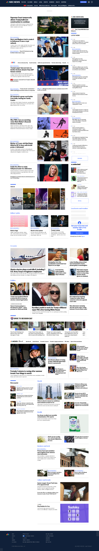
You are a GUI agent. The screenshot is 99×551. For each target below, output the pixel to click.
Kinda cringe (14, 230)
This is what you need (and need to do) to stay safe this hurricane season (82, 171)
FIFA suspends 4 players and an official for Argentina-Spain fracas (82, 348)
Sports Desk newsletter (76, 341)
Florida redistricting (56, 62)
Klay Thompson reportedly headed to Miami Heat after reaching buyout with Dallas (60, 371)
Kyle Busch (28, 341)
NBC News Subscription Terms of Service (31, 542)
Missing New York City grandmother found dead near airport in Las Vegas (79, 60)
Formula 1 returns (44, 341)
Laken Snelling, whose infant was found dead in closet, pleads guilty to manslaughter (78, 263)
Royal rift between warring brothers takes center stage (21, 51)
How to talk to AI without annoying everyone (81, 473)
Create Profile (79, 233)
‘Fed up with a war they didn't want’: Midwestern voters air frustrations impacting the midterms (71, 334)
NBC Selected (48, 542)
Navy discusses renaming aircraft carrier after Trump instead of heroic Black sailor (78, 307)
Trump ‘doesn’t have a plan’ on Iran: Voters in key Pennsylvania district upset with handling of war (36, 333)
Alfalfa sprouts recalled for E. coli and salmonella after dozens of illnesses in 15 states (54, 438)
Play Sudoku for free (43, 506)
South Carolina (32, 62)
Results (64, 62)
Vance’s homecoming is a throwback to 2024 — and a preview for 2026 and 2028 (18, 307)
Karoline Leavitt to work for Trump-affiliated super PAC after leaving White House (80, 86)
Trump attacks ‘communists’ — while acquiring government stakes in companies (22, 89)
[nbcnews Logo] (7, 534)
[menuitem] (23, 2)
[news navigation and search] (92, 2)
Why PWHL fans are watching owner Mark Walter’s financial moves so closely (20, 122)
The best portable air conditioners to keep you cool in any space (82, 195)
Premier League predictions (56, 341)
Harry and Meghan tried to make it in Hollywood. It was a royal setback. (22, 41)
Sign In (83, 236)
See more (80, 158)
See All (80, 200)
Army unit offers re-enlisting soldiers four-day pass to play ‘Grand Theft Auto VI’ (48, 493)
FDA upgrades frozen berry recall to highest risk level (81, 437)
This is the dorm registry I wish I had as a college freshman (82, 187)
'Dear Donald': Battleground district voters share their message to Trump (17, 333)
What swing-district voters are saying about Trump (79, 103)
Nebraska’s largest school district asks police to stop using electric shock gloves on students (83, 273)
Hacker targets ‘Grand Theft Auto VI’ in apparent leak (47, 484)
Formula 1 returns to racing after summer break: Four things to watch (26, 372)
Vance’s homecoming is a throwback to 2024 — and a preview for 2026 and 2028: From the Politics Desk (80, 129)
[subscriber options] (88, 2)
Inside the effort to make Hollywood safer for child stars (21, 168)
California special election (44, 62)
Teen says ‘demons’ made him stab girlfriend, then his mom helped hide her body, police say (25, 404)
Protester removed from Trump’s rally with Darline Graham (22, 80)
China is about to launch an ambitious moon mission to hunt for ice (80, 94)
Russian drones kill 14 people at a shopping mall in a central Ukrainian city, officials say (81, 395)
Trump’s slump (55, 230)
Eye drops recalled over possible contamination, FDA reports (47, 416)
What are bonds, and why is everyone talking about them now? (54, 474)
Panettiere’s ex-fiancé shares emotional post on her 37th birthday (22, 177)
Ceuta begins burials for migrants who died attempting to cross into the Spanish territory (80, 111)
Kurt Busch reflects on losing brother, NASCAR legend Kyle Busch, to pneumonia (56, 361)
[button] (40, 2)
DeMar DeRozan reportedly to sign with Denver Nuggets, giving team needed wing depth (82, 358)
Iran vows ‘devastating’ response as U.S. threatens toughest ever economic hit (81, 404)
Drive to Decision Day (23, 62)
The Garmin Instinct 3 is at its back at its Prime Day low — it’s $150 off (82, 179)
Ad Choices (14, 542)
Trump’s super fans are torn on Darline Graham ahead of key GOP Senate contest (22, 70)
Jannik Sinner (35, 341)
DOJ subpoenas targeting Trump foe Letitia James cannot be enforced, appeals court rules (80, 138)
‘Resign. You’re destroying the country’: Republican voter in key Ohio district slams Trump (54, 333)
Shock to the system (37, 230)
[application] (52, 25)
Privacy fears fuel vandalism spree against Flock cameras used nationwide (46, 452)
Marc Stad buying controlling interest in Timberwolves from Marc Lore (82, 369)
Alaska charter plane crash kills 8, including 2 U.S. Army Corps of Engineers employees (27, 270)
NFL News (67, 341)
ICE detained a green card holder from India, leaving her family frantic (21, 98)
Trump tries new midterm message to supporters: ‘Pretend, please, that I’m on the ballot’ (80, 42)
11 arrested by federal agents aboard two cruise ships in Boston (60, 272)
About (13, 533)
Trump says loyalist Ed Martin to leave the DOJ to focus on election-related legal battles (79, 147)
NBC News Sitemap (49, 533)
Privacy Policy (26, 533)
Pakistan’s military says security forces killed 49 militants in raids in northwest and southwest (80, 68)
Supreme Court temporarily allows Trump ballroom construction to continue (21, 19)
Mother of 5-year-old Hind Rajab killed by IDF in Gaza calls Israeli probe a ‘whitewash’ (21, 145)
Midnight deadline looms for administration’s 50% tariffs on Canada (52, 89)
